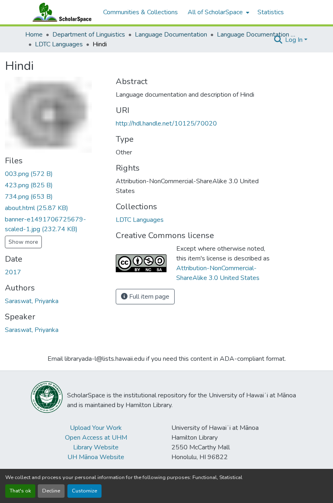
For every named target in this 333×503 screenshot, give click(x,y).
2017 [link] (13, 272)
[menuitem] (217, 12)
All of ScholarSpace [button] (215, 12)
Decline (51, 490)
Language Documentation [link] (171, 34)
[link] (55, 174)
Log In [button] (294, 39)
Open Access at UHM (96, 437)
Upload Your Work (96, 427)
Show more (23, 242)
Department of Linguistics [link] (88, 34)
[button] (60, 12)
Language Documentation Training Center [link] (257, 34)
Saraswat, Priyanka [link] (31, 301)
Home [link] (34, 34)
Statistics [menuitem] (270, 12)
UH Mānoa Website (95, 457)
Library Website (96, 447)
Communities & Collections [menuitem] (140, 12)
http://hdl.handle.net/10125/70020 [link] (166, 123)
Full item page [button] (148, 296)
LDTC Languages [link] (59, 44)
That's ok (20, 490)
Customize (84, 490)
